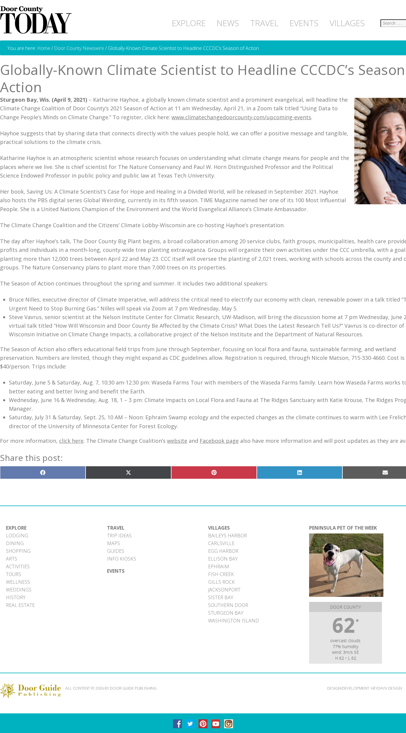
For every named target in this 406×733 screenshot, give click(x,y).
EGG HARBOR (223, 551)
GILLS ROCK (221, 582)
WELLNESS (18, 582)
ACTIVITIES (18, 566)
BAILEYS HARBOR (227, 535)
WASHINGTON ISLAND (233, 620)
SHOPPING (18, 551)
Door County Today (37, 20)
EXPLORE (16, 528)
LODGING (17, 535)
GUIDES (115, 551)
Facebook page (219, 440)
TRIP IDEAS (119, 535)
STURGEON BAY (225, 613)
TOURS (13, 574)
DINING (15, 543)
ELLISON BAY (223, 558)
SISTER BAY (220, 597)
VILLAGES (219, 528)
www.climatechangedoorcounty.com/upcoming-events (241, 117)
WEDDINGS (19, 589)
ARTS (11, 558)
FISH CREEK (221, 574)
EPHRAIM (218, 566)
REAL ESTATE (20, 605)
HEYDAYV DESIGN (386, 688)
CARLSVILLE (221, 543)
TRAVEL (116, 528)
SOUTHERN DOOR (228, 605)
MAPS (113, 543)
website (177, 440)
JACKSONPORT (224, 589)
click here (71, 440)
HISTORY (16, 597)
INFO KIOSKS (121, 558)
